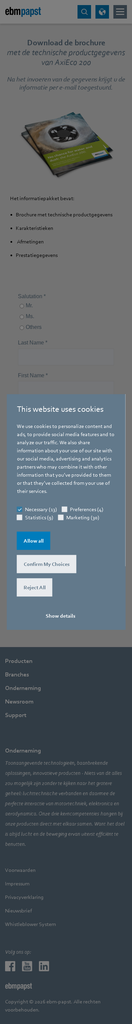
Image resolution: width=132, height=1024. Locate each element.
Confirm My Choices (47, 564)
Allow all (34, 541)
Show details (60, 616)
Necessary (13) (41, 509)
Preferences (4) (86, 509)
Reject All (35, 587)
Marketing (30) (82, 517)
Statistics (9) (39, 517)
